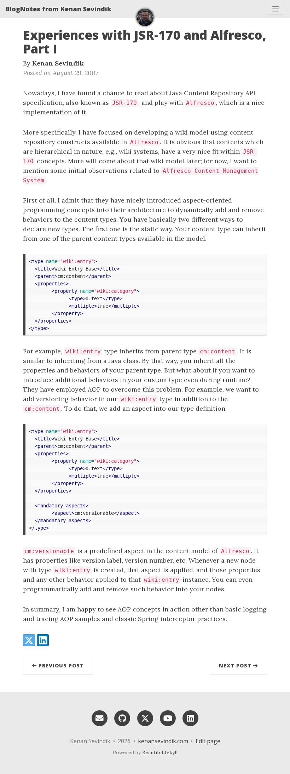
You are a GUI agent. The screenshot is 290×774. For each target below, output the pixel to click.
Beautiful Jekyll (160, 752)
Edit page (208, 741)
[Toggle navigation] (275, 9)
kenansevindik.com (163, 741)
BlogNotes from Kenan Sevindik (58, 9)
